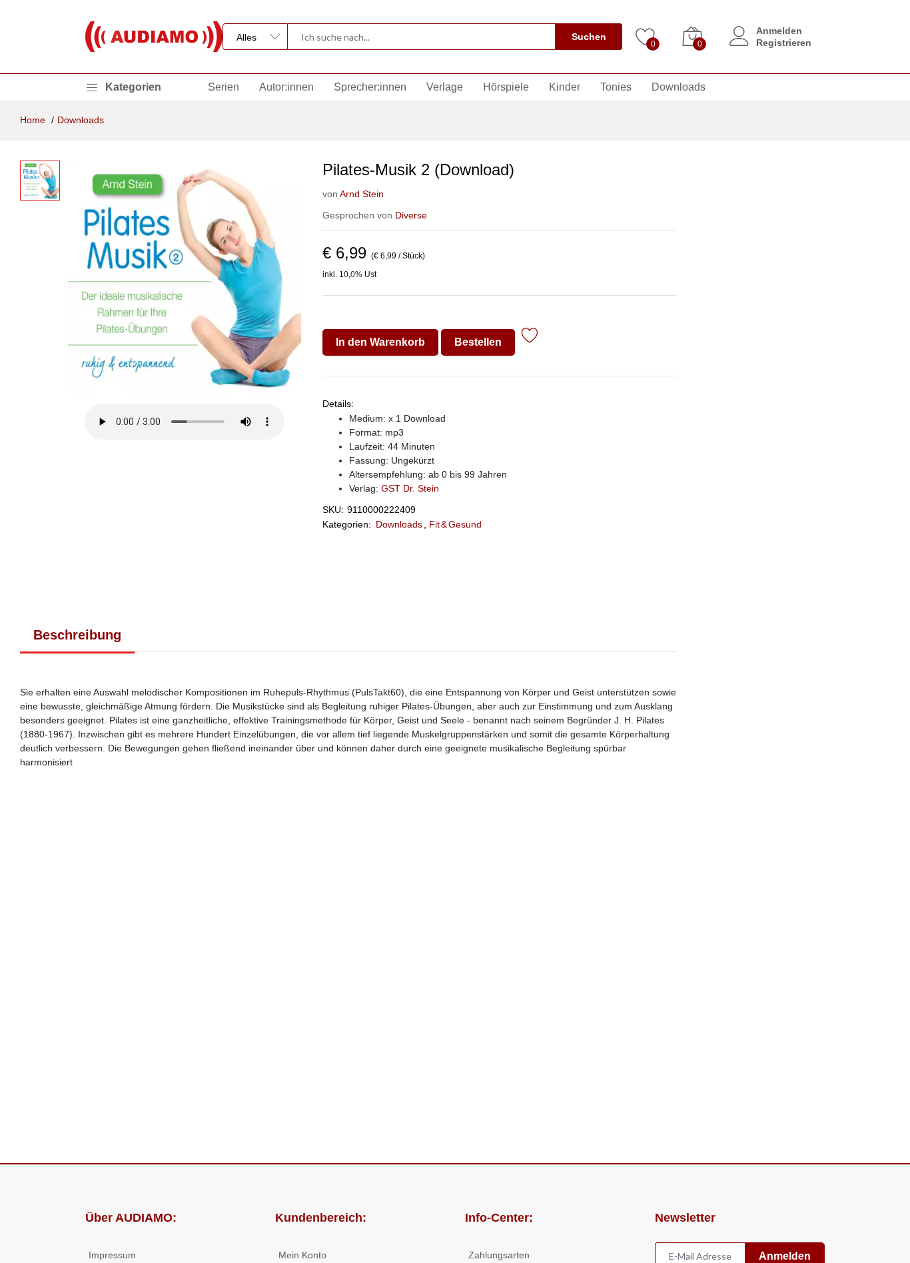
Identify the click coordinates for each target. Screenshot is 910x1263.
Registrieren (783, 42)
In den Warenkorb (380, 342)
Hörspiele (506, 87)
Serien (223, 87)
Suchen (589, 36)
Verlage (444, 87)
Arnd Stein (362, 194)
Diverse (411, 215)
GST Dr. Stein (410, 488)
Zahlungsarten (499, 1255)
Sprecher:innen (370, 87)
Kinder (564, 87)
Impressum (112, 1255)
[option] (184, 277)
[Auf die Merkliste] (530, 337)
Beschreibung (77, 635)
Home (32, 120)
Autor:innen (286, 87)
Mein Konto (302, 1255)
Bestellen (478, 342)
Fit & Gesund (455, 524)
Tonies (616, 87)
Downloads (678, 87)
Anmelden (779, 30)
